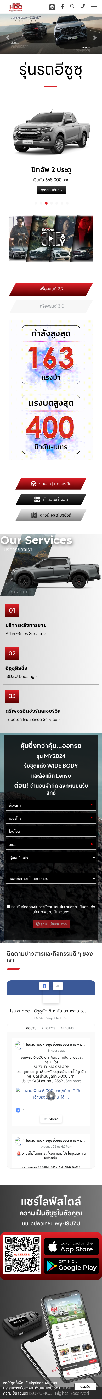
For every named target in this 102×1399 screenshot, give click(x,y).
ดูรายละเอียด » (51, 190)
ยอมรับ (85, 1386)
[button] (7, 35)
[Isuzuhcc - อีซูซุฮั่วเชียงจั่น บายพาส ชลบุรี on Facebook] (51, 995)
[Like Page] (44, 986)
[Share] (58, 986)
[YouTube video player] (51, 238)
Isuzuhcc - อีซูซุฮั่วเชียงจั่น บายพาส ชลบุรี (49, 1011)
